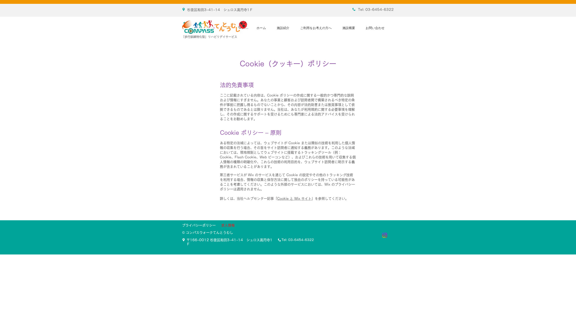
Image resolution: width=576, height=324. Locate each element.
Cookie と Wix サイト (294, 198)
